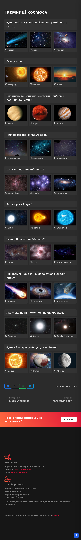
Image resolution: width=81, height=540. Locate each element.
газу (34, 262)
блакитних (62, 228)
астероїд (12, 85)
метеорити (62, 301)
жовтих (36, 228)
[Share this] (7, 386)
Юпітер (60, 123)
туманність (13, 193)
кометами (62, 158)
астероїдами (14, 158)
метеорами (38, 158)
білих (10, 228)
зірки (35, 50)
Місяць (60, 371)
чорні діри (37, 301)
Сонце (11, 371)
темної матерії (64, 262)
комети (11, 50)
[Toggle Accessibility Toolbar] (76, 535)
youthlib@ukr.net (19, 472)
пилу (10, 262)
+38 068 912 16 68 (23, 469)
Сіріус (35, 336)
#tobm (55, 515)
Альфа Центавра (65, 336)
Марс (35, 123)
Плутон (36, 371)
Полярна (12, 336)
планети (61, 50)
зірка (59, 85)
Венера (11, 123)
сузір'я (35, 193)
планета (36, 85)
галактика (62, 193)
